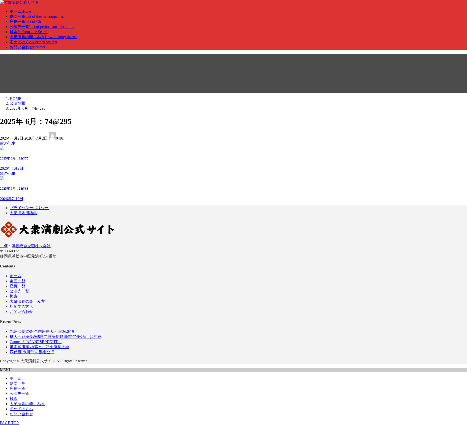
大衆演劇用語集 (23, 213)
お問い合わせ (21, 312)
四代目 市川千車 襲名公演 (32, 352)
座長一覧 (17, 286)
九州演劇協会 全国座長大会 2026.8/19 (42, 331)
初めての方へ (21, 306)
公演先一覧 (19, 291)
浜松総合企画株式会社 (31, 246)
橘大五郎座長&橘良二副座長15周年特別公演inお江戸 (55, 337)
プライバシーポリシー (29, 208)
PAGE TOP (9, 423)
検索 (14, 296)
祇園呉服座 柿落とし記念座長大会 (39, 347)
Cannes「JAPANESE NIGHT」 (36, 342)
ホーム (15, 276)
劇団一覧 (17, 281)
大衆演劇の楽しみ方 (27, 301)
